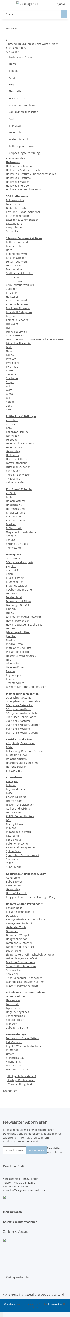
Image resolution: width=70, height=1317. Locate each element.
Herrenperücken (16, 766)
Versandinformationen (23, 105)
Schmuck (11, 536)
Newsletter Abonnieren (54, 1150)
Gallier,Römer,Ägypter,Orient (24, 616)
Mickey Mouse (15, 824)
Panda (10, 355)
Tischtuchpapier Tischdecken (24, 978)
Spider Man (13, 851)
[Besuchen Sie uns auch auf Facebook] (6, 1283)
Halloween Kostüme (18, 178)
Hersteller (12, 296)
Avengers (12, 781)
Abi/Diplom (13, 877)
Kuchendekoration (17, 216)
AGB (11, 118)
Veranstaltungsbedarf (21, 1084)
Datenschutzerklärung (17, 1133)
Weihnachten (14, 1065)
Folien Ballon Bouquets (20, 443)
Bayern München (16, 789)
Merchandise (14, 269)
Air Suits (11, 493)
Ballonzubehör (15, 200)
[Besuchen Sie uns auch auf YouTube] (6, 1288)
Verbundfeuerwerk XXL (20, 285)
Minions (11, 828)
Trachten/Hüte (15, 683)
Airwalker (12, 420)
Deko (9, 250)
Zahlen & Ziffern (16, 482)
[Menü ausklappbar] (7, 4)
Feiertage (12, 439)
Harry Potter (13, 812)
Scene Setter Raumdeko (21, 966)
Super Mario (13, 867)
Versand (59, 1294)
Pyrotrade (12, 366)
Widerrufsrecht (18, 139)
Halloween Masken (17, 181)
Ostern (10, 1054)
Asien (9, 574)
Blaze (9, 793)
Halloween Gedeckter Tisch (23, 170)
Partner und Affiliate (21, 57)
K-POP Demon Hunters (20, 816)
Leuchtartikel (14, 265)
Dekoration (13, 593)
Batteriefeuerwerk (17, 242)
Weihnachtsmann (17, 1069)
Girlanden (12, 931)
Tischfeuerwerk (15, 281)
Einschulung (13, 885)
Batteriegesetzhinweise (23, 146)
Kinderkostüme (15, 512)
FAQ (11, 84)
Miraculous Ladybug (18, 832)
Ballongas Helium (17, 432)
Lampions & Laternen (19, 943)
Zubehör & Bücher (17, 1027)
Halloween (12, 455)
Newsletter (16, 91)
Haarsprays (13, 1000)
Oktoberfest (13, 663)
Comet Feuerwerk (17, 320)
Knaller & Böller (16, 257)
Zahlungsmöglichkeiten (23, 112)
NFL (8, 659)
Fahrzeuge (12, 435)
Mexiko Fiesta (14, 644)
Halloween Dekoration (19, 166)
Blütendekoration (17, 585)
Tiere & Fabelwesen (18, 474)
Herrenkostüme (15, 508)
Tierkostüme (13, 547)
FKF (8, 327)
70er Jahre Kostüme (18, 721)
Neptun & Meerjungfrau (21, 655)
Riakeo (10, 370)
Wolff (9, 397)
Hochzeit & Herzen (17, 459)
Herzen (10, 628)
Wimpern (12, 1023)
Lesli (9, 347)
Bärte (9, 747)
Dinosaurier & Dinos (18, 601)
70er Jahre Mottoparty (19, 562)
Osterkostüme (15, 667)
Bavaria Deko (14, 908)
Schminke (12, 231)
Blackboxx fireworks (18, 308)
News (12, 64)
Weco (9, 394)
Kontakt (13, 70)
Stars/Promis (14, 770)
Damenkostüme (16, 501)
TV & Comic (13, 478)
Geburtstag (13, 451)
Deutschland (14, 597)
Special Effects (15, 1019)
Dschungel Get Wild (18, 605)
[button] (48, 4)
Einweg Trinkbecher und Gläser (25, 919)
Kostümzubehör (16, 520)
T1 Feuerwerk (14, 277)
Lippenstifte (13, 1008)
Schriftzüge (13, 470)
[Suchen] (64, 14)
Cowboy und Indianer (19, 589)
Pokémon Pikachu (17, 843)
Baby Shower (14, 881)
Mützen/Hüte (14, 528)
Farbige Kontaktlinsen (21, 1080)
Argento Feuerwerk (18, 304)
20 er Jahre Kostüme (18, 697)
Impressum (16, 125)
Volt (8, 386)
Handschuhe (14, 505)
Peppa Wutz (13, 839)
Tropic (10, 382)
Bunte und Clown (17, 755)
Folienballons (14, 204)
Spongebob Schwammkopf (22, 855)
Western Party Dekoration (22, 985)
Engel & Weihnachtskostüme (24, 1046)
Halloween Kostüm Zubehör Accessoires (31, 174)
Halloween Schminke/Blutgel (24, 189)
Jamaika (11, 636)
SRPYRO (11, 374)
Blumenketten (15, 581)
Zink (8, 409)
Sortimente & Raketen (19, 273)
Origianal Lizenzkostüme (21, 532)
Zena (9, 405)
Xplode (10, 401)
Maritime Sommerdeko (20, 962)
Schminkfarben (15, 1016)
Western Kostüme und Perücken (26, 687)
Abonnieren (36, 1150)
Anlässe (11, 424)
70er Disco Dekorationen (21, 717)
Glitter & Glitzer (15, 996)
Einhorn (11, 609)
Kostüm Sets (13, 516)
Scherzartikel (14, 970)
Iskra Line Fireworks (18, 343)
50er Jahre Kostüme (18, 709)
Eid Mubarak (14, 1042)
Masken (11, 524)
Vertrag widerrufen (18, 1277)
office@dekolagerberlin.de (28, 1190)
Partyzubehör (14, 227)
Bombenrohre (14, 246)
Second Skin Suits (17, 543)
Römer (10, 679)
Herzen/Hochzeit (16, 893)
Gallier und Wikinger (19, 808)
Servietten (12, 974)
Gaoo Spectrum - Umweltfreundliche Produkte (35, 339)
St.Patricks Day (15, 1057)
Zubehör (11, 289)
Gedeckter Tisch (16, 208)
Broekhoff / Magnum (19, 312)
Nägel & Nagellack (17, 1012)
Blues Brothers (15, 578)
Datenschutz (17, 132)
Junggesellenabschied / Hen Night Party (31, 897)
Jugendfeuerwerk (16, 254)
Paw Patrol (12, 835)
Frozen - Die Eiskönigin (20, 804)
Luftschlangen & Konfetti (21, 958)
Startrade (12, 378)
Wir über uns (17, 98)
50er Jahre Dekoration (19, 705)
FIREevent (12, 324)
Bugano (10, 316)
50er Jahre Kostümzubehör (23, 713)
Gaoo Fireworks (15, 335)
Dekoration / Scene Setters (22, 1038)
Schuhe (10, 540)
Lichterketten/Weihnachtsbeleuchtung (30, 954)
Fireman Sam (14, 800)
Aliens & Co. (13, 570)
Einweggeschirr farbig (19, 923)
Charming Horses (17, 797)
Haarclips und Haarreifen (22, 762)
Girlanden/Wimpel (17, 935)
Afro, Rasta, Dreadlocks (20, 743)
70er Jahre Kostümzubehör (23, 724)
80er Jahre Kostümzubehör (23, 732)
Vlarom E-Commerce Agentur (32, 1304)
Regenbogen (14, 675)
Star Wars (12, 859)
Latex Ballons (14, 223)
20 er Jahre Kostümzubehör (23, 701)
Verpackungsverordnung (24, 153)
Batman (11, 785)
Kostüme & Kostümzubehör (23, 212)
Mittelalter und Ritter (19, 648)
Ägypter (11, 566)
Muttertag (12, 1050)
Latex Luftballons (16, 463)
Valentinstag (13, 1061)
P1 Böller (11, 292)
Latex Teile (12, 1004)
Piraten (10, 671)
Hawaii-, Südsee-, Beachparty (24, 624)
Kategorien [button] (10, 1090)
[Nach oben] (1, 1314)
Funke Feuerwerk (16, 331)
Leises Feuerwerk (16, 261)
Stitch (9, 863)
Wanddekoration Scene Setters (25, 981)
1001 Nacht (13, 558)
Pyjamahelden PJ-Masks (20, 847)
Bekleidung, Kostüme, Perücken (25, 751)
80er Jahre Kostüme (18, 728)
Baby (9, 428)
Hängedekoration (16, 939)
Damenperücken (16, 759)
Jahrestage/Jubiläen (18, 632)
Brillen (10, 497)
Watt (9, 390)
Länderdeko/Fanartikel (20, 946)
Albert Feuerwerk (16, 300)
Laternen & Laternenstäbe (22, 219)
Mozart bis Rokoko (17, 651)
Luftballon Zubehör (18, 467)
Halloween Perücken (18, 185)
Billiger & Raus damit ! (20, 911)
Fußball (10, 613)
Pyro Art (11, 359)
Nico (9, 351)
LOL (8, 820)
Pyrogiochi (12, 362)
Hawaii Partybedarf (18, 620)
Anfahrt (13, 77)
